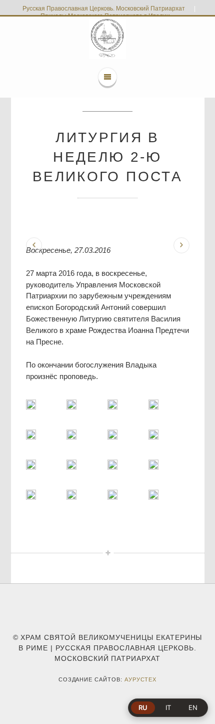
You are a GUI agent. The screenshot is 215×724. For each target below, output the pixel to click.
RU (143, 707)
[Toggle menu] (107, 77)
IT (168, 707)
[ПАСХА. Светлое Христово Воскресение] (182, 245)
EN (193, 707)
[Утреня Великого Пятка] (34, 245)
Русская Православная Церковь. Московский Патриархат (103, 8)
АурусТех (140, 679)
